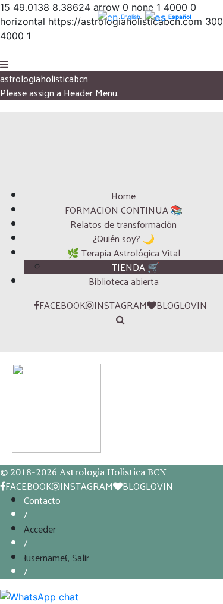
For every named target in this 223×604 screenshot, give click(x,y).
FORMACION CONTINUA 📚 (124, 209)
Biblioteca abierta (124, 281)
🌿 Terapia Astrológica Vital (123, 252)
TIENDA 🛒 (135, 267)
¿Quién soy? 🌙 (124, 238)
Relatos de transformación (123, 224)
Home (123, 195)
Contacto (42, 500)
